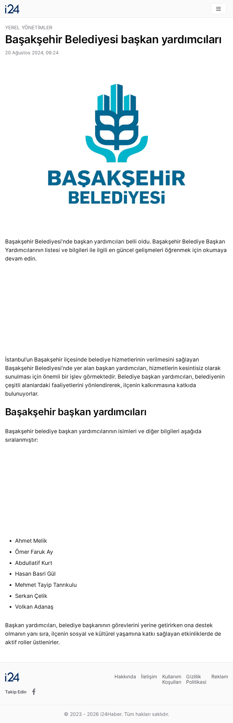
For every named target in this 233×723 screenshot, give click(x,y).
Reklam (219, 676)
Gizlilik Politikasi (196, 679)
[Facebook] (34, 692)
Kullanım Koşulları (171, 679)
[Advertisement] (116, 311)
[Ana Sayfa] (12, 8)
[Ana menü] (218, 9)
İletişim (149, 676)
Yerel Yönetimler (29, 27)
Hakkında (125, 676)
